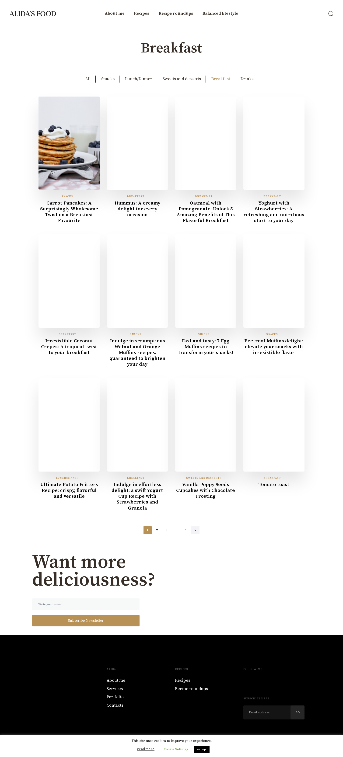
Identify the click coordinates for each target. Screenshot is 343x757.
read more (145, 749)
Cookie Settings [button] (176, 749)
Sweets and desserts (182, 79)
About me (115, 13)
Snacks (108, 79)
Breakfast (220, 79)
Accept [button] (202, 749)
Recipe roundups (176, 13)
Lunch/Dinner (138, 79)
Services (115, 688)
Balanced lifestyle (220, 13)
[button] (331, 13)
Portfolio (115, 697)
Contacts (115, 705)
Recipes (141, 13)
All (88, 79)
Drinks (247, 79)
